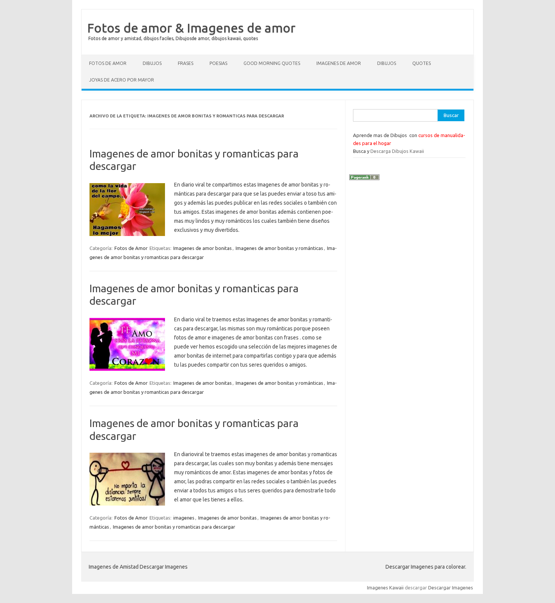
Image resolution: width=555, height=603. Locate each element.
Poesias (218, 63)
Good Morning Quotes (272, 63)
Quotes (421, 63)
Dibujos (152, 63)
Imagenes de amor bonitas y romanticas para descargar (174, 526)
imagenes (183, 517)
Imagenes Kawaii (385, 587)
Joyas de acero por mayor (121, 79)
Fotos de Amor (107, 63)
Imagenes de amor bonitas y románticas (279, 248)
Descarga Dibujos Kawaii (397, 151)
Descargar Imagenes (450, 587)
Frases (185, 63)
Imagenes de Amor (338, 63)
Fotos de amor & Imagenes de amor (191, 27)
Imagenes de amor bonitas (202, 248)
